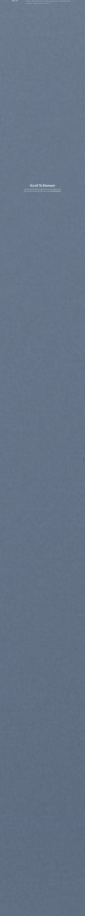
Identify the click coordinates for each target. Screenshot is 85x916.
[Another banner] (83, 457)
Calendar (35, 3)
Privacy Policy (41, 3)
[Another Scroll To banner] (83, 458)
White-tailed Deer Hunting (37, 1)
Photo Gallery (29, 3)
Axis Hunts (46, 1)
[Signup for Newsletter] (83, 460)
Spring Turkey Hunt (54, 1)
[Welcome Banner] (83, 455)
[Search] (25, 1)
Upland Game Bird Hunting (64, 1)
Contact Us (47, 3)
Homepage (29, 1)
